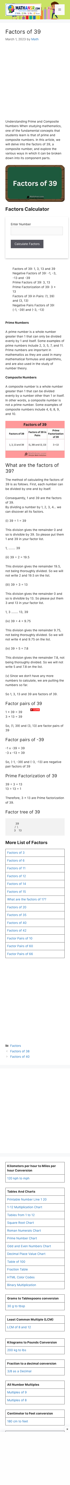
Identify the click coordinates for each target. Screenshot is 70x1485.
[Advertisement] (35, 742)
